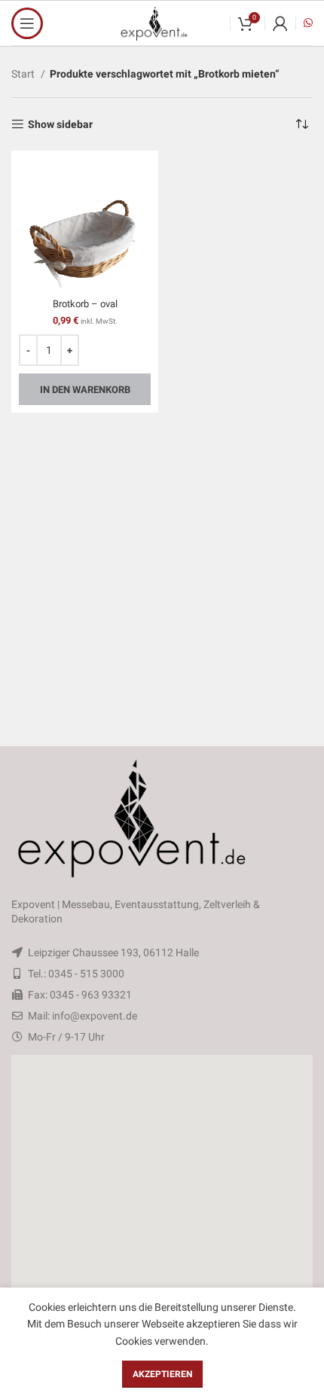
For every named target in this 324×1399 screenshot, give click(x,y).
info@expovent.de (94, 1016)
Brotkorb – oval (85, 303)
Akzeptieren (162, 1374)
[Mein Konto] (280, 23)
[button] (162, 1175)
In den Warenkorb (85, 389)
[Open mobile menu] (27, 23)
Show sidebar (60, 124)
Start (24, 74)
